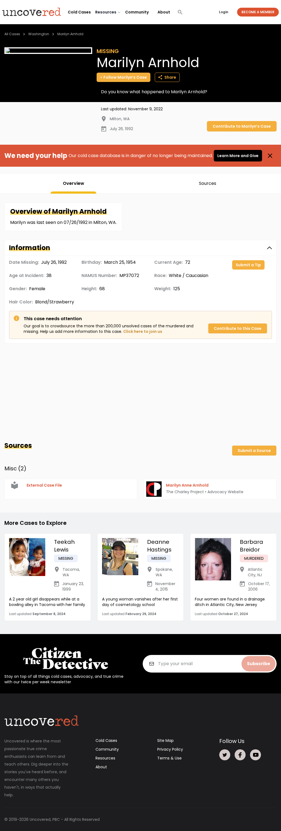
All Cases (12, 34)
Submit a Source (254, 450)
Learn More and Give (237, 155)
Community (137, 12)
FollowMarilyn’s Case (125, 77)
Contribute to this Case (238, 328)
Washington (38, 34)
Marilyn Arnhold (70, 34)
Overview (73, 183)
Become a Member (257, 12)
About (164, 12)
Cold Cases (79, 12)
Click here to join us (142, 331)
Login (223, 12)
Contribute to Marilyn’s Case (242, 126)
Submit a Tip (248, 265)
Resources (105, 758)
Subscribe (258, 663)
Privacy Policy (170, 749)
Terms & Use (169, 758)
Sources (207, 183)
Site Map (165, 740)
